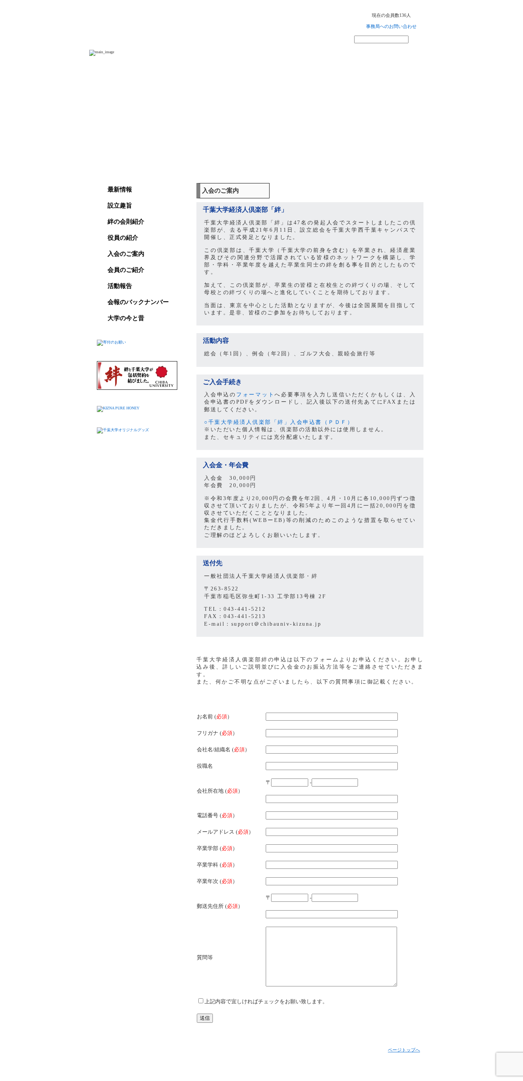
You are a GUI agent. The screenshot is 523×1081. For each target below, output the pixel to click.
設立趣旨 (120, 205)
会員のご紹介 (126, 270)
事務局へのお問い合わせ (391, 26)
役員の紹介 (123, 237)
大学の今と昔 (126, 318)
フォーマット (255, 394)
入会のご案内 (126, 253)
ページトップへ (404, 1050)
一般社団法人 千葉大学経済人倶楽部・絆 (164, 22)
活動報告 (120, 286)
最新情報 (120, 189)
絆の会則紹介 (126, 221)
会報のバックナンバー (138, 302)
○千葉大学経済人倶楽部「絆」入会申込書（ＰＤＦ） (278, 422)
